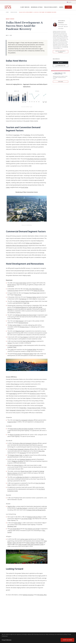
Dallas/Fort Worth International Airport (17, 245)
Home (7, 12)
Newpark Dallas (28, 354)
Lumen (12, 349)
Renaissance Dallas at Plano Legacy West (25, 391)
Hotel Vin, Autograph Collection (24, 420)
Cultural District (18, 465)
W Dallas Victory (24, 327)
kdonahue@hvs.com (58, 48)
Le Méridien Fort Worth (22, 477)
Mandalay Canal (11, 526)
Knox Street (18, 354)
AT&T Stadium (39, 543)
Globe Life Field (17, 543)
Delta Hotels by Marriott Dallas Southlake (21, 429)
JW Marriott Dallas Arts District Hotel (26, 315)
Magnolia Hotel (20, 331)
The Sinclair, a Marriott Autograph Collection (24, 443)
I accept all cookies (67, 639)
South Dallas (24, 187)
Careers (61, 7)
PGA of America (15, 384)
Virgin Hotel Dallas (21, 283)
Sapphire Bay (11, 506)
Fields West (23, 408)
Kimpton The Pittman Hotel (32, 293)
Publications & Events (50, 7)
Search (69, 7)
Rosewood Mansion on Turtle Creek (25, 307)
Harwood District (23, 323)
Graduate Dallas (31, 349)
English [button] (69, 2)
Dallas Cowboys (30, 543)
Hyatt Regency (13, 393)
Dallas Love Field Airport (32, 243)
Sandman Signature (25, 459)
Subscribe (60, 81)
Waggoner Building (17, 461)
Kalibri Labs (9, 79)
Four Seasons (24, 337)
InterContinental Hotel (15, 345)
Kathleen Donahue (28, 595)
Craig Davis (16, 135)
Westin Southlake (15, 434)
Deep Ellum (18, 295)
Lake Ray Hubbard (22, 508)
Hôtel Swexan (19, 321)
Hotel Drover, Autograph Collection (19, 449)
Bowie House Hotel (26, 471)
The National (22, 299)
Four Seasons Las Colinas (32, 529)
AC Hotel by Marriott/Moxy (28, 341)
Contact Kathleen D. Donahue (60, 52)
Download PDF (61, 65)
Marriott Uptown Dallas (22, 301)
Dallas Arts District (39, 290)
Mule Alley (42, 451)
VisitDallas (27, 135)
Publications (14, 12)
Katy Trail (26, 303)
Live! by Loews (24, 539)
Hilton (9, 333)
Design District (11, 284)
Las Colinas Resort (15, 529)
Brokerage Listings (36, 7)
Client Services (24, 7)
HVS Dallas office (42, 595)
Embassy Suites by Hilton (34, 517)
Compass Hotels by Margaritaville (36, 510)
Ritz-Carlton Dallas (15, 325)
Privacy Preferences (6, 640)
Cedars (8, 187)
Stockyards (23, 453)
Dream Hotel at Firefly (34, 408)
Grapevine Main (11, 422)
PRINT (61, 62)
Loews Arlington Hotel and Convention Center (31, 544)
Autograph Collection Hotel (17, 410)
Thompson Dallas (31, 297)
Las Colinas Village (26, 518)
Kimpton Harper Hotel (16, 455)
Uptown (9, 343)
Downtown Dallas (27, 72)
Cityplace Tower (11, 347)
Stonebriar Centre (35, 393)
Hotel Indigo (17, 523)
